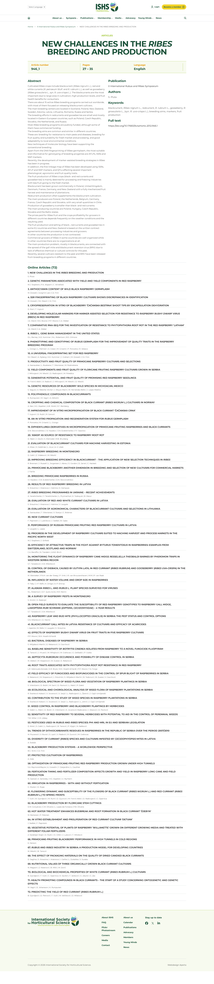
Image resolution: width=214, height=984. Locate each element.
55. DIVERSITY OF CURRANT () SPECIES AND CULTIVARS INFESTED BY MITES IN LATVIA (92, 739)
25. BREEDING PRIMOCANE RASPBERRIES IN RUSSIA (58, 476)
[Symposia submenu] (77, 18)
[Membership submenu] (112, 18)
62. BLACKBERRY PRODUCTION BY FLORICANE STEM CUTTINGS (64, 803)
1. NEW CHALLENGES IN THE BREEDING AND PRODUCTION (66, 272)
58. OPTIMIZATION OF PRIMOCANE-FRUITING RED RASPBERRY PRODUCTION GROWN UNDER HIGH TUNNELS (91, 763)
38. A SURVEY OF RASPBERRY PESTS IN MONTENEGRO (59, 596)
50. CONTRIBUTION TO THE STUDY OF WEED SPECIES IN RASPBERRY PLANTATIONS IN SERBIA (82, 698)
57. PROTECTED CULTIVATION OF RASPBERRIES (55, 755)
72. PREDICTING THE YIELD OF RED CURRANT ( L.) (65, 892)
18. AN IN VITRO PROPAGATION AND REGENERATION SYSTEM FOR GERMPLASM (78, 418)
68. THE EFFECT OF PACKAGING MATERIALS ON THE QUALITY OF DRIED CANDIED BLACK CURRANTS (86, 855)
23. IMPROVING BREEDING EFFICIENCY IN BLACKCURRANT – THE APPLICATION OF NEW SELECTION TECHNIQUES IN (99, 459)
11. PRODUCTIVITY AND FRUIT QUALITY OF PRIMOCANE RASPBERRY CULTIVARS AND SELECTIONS (84, 361)
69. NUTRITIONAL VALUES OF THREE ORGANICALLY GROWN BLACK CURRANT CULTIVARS (79, 864)
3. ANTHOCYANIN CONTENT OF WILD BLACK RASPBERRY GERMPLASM (69, 289)
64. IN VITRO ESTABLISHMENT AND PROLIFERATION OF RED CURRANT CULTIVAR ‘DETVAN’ (80, 819)
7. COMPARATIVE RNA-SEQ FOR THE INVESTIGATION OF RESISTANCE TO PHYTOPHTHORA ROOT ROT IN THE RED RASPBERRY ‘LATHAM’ (106, 325)
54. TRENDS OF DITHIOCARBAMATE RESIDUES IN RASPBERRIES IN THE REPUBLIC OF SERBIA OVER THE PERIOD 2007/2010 (98, 730)
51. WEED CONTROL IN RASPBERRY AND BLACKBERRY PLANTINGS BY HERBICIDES (76, 706)
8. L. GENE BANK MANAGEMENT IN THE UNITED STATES (63, 333)
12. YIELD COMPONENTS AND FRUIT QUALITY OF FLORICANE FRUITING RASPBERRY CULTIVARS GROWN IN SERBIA (94, 369)
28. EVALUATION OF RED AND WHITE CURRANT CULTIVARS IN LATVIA (68, 500)
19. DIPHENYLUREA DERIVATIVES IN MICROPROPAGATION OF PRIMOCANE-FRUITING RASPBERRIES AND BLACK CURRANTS (99, 427)
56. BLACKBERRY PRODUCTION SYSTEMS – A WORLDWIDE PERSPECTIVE (70, 747)
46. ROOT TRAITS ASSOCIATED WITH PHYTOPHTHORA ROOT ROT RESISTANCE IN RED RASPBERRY (84, 665)
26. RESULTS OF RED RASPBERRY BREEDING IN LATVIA (59, 484)
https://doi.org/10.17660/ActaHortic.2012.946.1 (133, 125)
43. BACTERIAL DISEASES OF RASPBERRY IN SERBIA (58, 640)
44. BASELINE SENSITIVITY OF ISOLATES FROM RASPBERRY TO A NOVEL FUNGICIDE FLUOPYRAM (95, 649)
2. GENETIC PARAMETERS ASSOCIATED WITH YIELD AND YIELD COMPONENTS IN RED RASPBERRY (84, 281)
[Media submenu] (122, 18)
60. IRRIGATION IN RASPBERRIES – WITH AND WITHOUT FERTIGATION (68, 783)
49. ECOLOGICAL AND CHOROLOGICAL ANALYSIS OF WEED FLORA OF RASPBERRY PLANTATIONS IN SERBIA (90, 689)
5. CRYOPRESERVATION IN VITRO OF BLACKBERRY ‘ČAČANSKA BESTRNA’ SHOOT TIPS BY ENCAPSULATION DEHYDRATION (98, 305)
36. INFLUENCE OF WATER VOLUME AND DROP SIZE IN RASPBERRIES (68, 580)
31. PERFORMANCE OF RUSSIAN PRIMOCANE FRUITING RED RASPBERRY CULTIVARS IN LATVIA (82, 525)
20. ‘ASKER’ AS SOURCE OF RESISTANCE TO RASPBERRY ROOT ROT (66, 435)
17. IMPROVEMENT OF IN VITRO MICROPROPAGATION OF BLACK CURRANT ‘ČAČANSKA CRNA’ (81, 410)
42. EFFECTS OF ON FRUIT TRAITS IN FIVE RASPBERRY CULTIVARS (86, 632)
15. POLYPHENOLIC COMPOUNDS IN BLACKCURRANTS (59, 394)
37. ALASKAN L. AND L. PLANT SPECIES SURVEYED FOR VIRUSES (73, 588)
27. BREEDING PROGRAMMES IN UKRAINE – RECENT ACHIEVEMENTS (71, 492)
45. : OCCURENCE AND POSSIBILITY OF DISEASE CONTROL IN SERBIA (81, 657)
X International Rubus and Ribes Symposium (56, 27)
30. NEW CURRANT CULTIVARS (45, 517)
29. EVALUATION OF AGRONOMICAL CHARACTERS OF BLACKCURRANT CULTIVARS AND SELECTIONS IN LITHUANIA (94, 508)
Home (30, 27)
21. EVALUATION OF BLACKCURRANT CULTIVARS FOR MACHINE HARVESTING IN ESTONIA (79, 443)
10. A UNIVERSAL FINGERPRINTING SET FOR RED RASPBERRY (63, 353)
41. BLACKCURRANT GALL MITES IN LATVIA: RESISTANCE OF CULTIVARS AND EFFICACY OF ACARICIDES (87, 624)
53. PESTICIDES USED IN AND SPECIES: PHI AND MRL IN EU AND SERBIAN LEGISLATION (86, 722)
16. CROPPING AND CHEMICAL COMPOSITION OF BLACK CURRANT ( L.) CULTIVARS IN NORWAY (91, 402)
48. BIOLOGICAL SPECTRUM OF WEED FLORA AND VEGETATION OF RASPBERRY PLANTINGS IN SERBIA (87, 681)
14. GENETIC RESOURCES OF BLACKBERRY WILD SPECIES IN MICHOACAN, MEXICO (75, 386)
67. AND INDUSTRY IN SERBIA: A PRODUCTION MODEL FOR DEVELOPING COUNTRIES (85, 847)
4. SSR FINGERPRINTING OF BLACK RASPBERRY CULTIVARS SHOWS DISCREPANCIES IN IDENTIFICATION (88, 297)
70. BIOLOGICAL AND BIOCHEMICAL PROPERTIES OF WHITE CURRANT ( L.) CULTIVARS (87, 872)
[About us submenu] (63, 18)
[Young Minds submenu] (152, 18)
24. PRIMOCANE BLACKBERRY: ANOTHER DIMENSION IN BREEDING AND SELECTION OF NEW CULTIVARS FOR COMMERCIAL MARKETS (105, 468)
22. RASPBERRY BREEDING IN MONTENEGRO (54, 451)
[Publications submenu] (94, 18)
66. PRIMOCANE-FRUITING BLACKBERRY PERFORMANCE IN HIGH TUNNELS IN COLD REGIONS (82, 839)
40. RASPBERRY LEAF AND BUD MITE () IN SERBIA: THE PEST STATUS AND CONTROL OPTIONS (97, 616)
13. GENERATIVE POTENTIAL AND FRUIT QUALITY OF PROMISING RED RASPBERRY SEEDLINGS (82, 378)
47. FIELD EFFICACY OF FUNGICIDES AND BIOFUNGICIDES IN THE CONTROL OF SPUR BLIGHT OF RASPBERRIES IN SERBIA (98, 673)
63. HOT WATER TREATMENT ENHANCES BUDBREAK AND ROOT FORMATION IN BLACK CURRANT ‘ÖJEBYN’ (89, 811)
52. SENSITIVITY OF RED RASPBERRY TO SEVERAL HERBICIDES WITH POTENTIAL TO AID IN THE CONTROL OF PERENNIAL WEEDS (103, 714)
